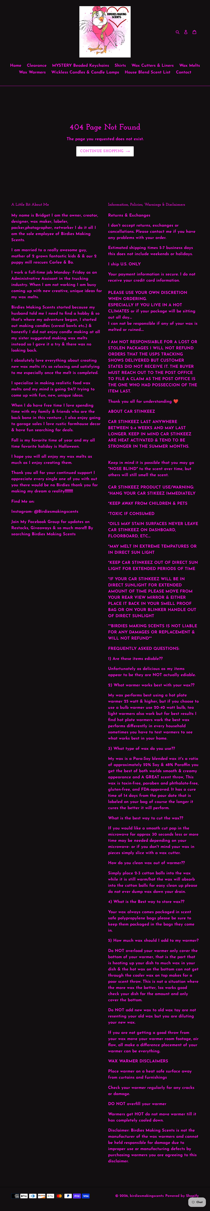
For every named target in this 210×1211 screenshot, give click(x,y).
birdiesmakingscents (147, 1196)
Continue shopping (101, 151)
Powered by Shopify (182, 1196)
